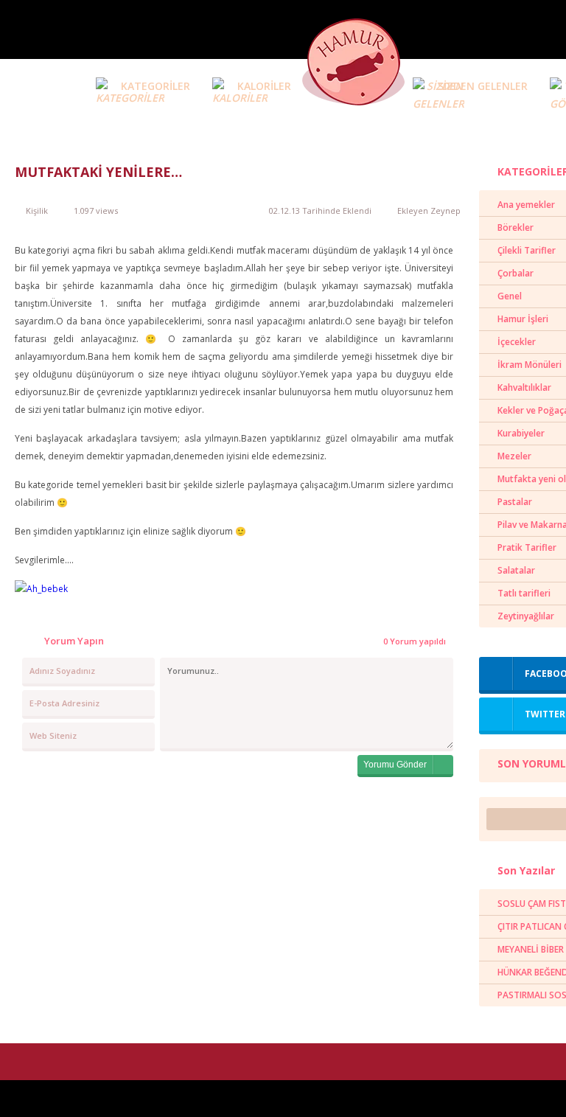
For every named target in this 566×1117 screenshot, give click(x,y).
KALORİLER (264, 86)
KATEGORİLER (155, 86)
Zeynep (445, 210)
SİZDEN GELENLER (483, 86)
